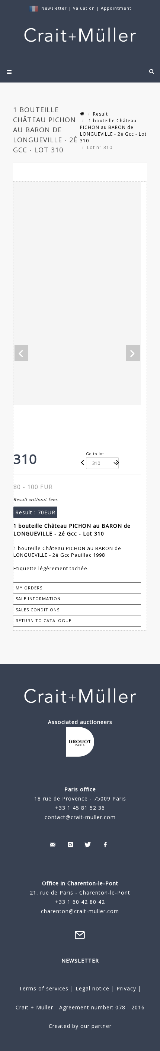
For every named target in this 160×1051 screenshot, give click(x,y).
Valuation (84, 8)
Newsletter (54, 8)
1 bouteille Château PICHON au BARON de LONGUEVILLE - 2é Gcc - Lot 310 (113, 130)
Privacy (125, 988)
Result (100, 114)
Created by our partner (80, 1025)
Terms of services (43, 988)
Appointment (116, 8)
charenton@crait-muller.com (80, 911)
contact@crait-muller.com (80, 817)
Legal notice (92, 988)
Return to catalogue (43, 620)
